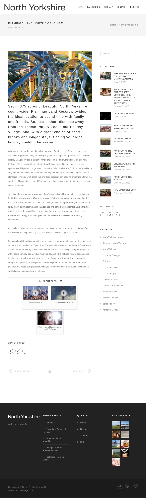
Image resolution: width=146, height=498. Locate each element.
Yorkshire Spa (109, 273)
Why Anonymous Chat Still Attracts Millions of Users (125, 76)
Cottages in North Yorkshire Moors (52, 449)
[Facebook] (10, 351)
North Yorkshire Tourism (123, 178)
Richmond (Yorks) (123, 139)
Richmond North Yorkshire (115, 243)
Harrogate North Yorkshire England (124, 127)
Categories (93, 7)
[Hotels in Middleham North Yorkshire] (116, 453)
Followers (107, 261)
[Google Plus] (24, 351)
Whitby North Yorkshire (113, 285)
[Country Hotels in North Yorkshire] (125, 444)
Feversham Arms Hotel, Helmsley (55, 430)
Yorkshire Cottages (111, 255)
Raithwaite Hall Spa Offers (53, 458)
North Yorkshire (128, 25)
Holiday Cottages (110, 297)
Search (136, 7)
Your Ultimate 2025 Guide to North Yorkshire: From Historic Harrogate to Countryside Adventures (124, 96)
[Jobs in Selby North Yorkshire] (125, 434)
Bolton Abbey (109, 304)
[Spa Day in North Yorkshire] (116, 462)
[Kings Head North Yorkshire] (116, 434)
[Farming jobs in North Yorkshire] (125, 425)
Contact (121, 7)
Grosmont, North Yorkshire (52, 439)
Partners (50, 422)
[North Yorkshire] (34, 5)
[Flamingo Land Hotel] (116, 444)
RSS (82, 442)
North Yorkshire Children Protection (125, 152)
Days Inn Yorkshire (124, 113)
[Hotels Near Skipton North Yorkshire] (125, 453)
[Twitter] (17, 351)
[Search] (135, 53)
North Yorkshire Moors (113, 237)
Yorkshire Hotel (110, 291)
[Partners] (116, 425)
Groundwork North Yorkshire (124, 165)
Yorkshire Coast (110, 310)
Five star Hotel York (125, 190)
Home (80, 7)
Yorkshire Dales (110, 267)
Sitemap (108, 7)
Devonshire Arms (111, 279)
